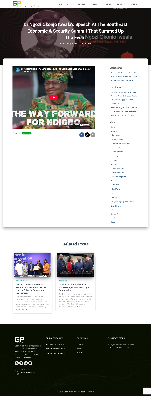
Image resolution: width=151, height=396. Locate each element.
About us (70, 4)
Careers (133, 4)
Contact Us (121, 4)
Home (61, 4)
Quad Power (116, 189)
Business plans (21, 281)
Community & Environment (121, 143)
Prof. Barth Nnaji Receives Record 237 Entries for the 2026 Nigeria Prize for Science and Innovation (124, 111)
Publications (116, 210)
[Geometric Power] (27, 4)
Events (114, 160)
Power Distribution (118, 172)
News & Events (107, 4)
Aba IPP (114, 197)
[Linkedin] (30, 363)
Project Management (119, 177)
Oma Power (116, 185)
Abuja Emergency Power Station (123, 202)
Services (81, 4)
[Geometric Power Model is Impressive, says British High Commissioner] (75, 265)
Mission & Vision (117, 139)
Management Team (119, 156)
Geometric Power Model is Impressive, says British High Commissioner (74, 287)
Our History (116, 135)
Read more (26, 309)
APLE (114, 193)
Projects (93, 4)
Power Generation (118, 168)
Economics (26, 133)
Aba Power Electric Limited (55, 344)
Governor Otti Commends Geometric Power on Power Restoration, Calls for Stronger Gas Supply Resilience (124, 76)
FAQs (114, 218)
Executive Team (117, 148)
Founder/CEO (118, 151)
